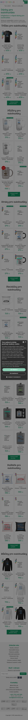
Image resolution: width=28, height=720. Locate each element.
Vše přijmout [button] (14, 369)
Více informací (16, 366)
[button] (14, 377)
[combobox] (23, 342)
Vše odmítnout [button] (14, 373)
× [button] (25, 342)
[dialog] (14, 360)
